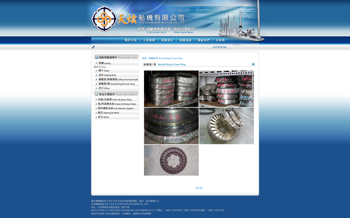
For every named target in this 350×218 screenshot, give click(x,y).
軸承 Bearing (100, 67)
